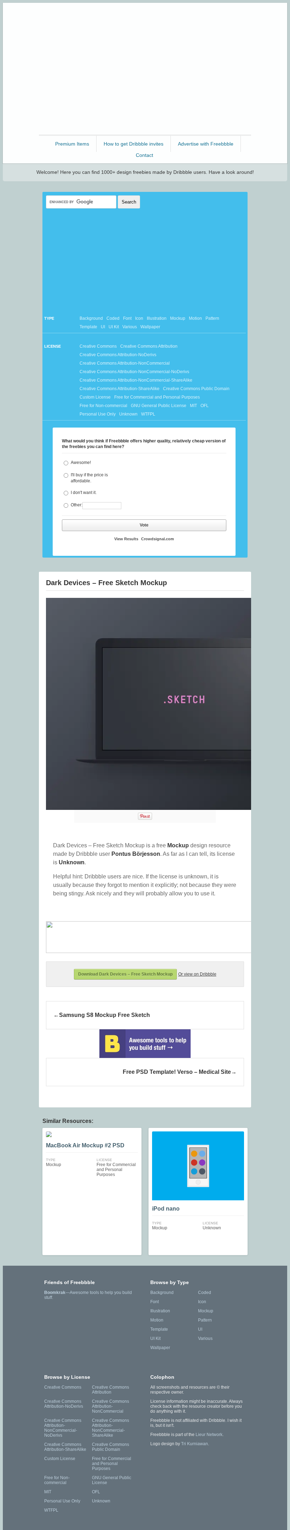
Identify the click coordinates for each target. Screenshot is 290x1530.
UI (103, 326)
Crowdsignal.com (157, 539)
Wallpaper (150, 326)
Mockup (177, 318)
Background (91, 318)
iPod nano (166, 1209)
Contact (144, 155)
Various (129, 326)
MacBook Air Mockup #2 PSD (85, 1145)
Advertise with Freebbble (205, 144)
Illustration (157, 318)
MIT (193, 405)
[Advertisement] (145, 83)
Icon (139, 318)
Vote (144, 525)
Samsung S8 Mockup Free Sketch (104, 1015)
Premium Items (72, 144)
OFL (205, 405)
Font (127, 318)
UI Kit (114, 326)
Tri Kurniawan (194, 1443)
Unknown (128, 414)
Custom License (95, 397)
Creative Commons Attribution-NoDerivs (118, 354)
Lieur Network (209, 1434)
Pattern (212, 318)
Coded (113, 318)
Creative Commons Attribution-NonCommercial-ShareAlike (136, 380)
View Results (126, 539)
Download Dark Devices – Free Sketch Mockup (125, 974)
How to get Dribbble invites (133, 144)
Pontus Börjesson (135, 854)
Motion (195, 318)
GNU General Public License (158, 405)
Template (88, 326)
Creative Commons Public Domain (196, 388)
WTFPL (148, 414)
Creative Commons (98, 346)
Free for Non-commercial (103, 405)
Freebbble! (147, 17)
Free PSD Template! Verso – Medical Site (177, 1072)
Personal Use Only (98, 414)
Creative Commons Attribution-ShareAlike (120, 388)
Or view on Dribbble (197, 974)
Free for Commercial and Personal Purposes (157, 397)
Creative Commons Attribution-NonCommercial (125, 363)
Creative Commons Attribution (149, 346)
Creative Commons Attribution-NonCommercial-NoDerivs (134, 371)
